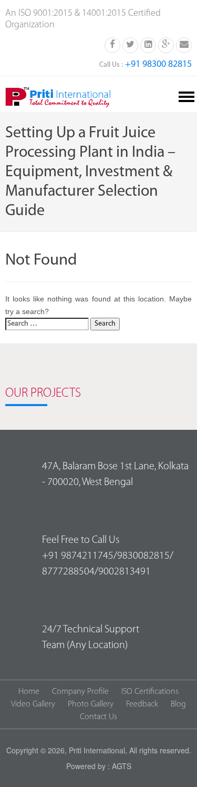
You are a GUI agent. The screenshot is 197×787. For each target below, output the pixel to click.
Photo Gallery (90, 704)
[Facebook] (112, 44)
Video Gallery (33, 704)
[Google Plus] (166, 44)
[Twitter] (130, 44)
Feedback (142, 704)
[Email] (184, 44)
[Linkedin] (148, 44)
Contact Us (98, 717)
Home (28, 692)
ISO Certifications (150, 692)
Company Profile (80, 692)
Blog (178, 704)
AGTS (121, 766)
